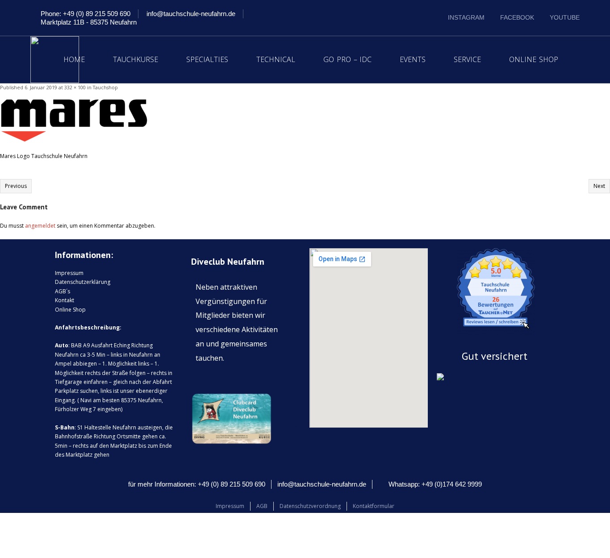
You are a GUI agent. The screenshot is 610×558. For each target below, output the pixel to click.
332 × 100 (75, 87)
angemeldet (40, 225)
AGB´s (62, 291)
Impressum (69, 273)
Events (413, 59)
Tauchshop (105, 87)
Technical (275, 59)
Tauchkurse (135, 59)
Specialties (207, 59)
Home (74, 59)
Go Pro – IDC (347, 59)
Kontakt (64, 300)
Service (467, 59)
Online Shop (533, 59)
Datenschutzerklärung (82, 282)
